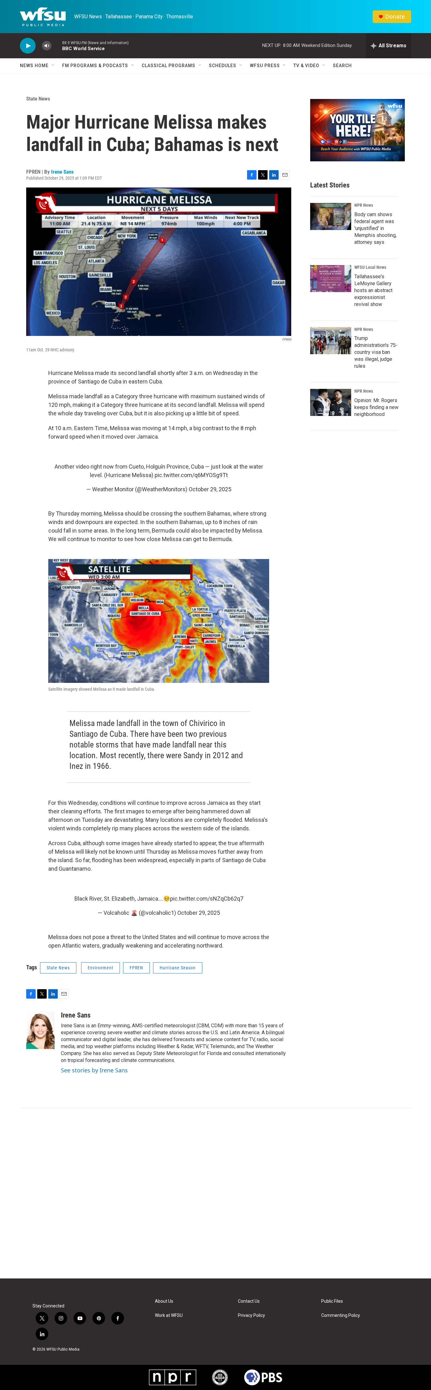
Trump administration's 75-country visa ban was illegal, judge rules (376, 352)
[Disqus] (215, 1193)
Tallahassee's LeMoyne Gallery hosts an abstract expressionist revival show (373, 290)
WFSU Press (265, 65)
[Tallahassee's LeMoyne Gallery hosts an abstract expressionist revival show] (330, 278)
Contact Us (249, 1301)
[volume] (46, 46)
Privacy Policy (251, 1315)
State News (38, 98)
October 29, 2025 (210, 489)
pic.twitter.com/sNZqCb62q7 (206, 898)
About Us (164, 1301)
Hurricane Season (178, 967)
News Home (34, 65)
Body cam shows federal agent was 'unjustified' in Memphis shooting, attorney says (375, 228)
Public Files (332, 1301)
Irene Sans (62, 172)
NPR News (363, 205)
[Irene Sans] (40, 1030)
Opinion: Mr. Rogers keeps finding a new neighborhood (376, 407)
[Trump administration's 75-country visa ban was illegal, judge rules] (330, 340)
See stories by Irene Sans (94, 1070)
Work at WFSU (169, 1315)
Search (342, 65)
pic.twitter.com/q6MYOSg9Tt (191, 475)
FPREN (136, 967)
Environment (100, 967)
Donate (395, 16)
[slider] (57, 45)
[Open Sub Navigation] (53, 65)
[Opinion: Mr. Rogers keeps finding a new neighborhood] (330, 402)
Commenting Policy (340, 1315)
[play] (28, 45)
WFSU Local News (370, 267)
